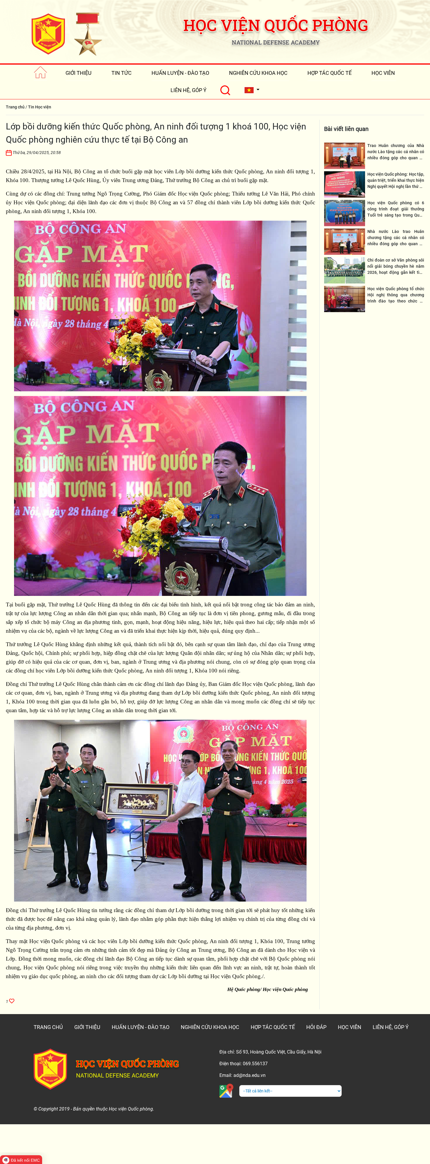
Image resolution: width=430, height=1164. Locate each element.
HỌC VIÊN (383, 73)
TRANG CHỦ (48, 1027)
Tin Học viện (39, 107)
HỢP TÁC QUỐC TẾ (329, 73)
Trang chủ (15, 107)
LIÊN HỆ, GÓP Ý (189, 90)
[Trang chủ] (40, 73)
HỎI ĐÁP (316, 1027)
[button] (252, 90)
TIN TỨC (121, 73)
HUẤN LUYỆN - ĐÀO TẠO (180, 73)
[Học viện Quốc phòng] (66, 34)
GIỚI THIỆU (79, 73)
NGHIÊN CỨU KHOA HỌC (258, 73)
